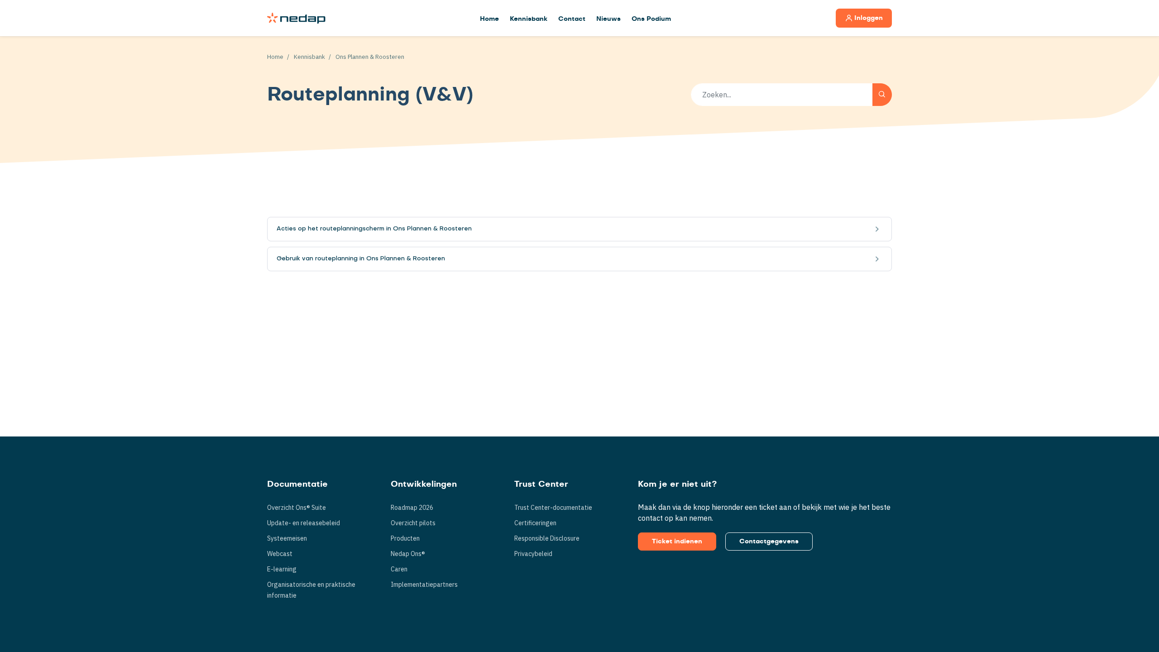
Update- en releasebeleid (303, 523)
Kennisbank (528, 19)
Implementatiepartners (424, 584)
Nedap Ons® (408, 554)
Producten (405, 538)
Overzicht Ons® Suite (296, 507)
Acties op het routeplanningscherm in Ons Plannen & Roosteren (374, 229)
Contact (571, 19)
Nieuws (608, 19)
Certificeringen (535, 523)
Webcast (279, 554)
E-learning (282, 569)
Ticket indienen (677, 541)
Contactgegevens (769, 541)
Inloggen (868, 18)
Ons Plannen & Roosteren (369, 57)
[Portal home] (296, 18)
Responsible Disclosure (547, 538)
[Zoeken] (882, 94)
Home (489, 19)
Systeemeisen (287, 538)
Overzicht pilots (413, 523)
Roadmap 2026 (412, 507)
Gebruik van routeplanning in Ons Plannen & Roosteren (361, 259)
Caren (399, 569)
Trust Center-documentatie (553, 507)
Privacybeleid (533, 554)
